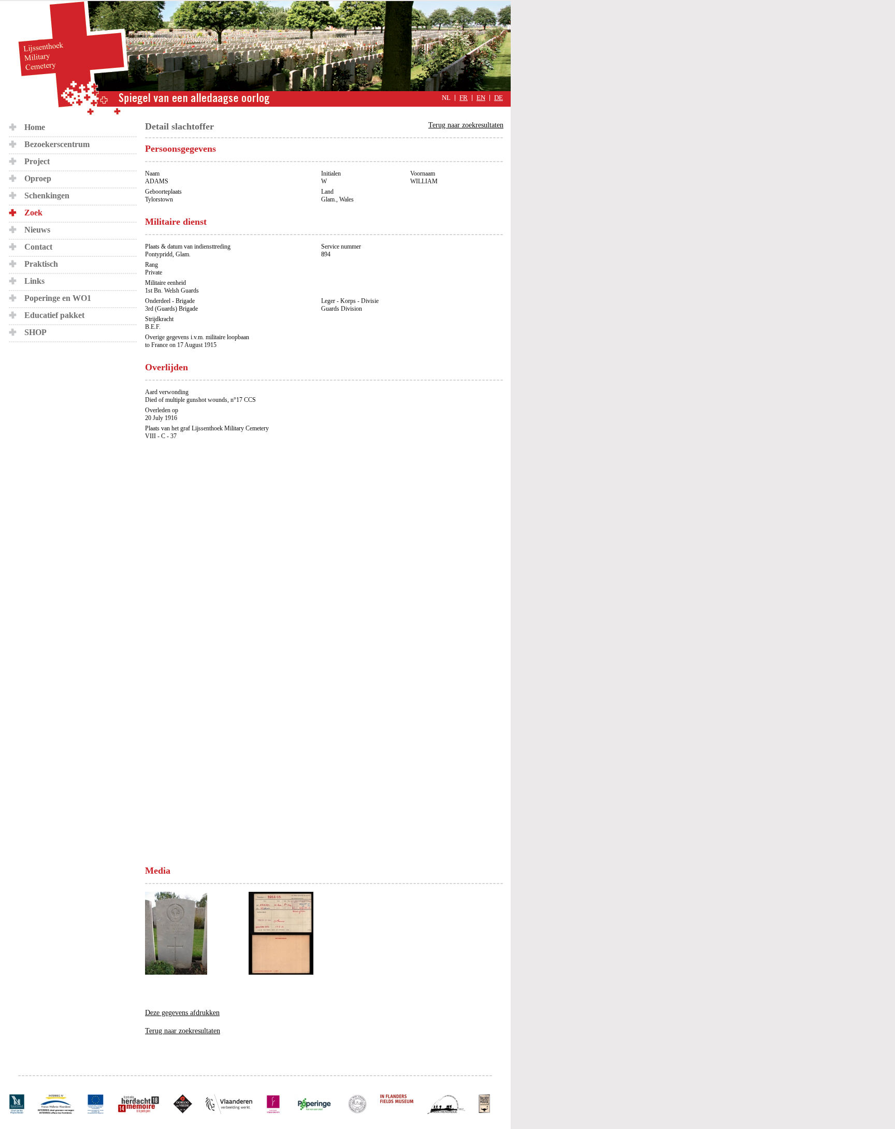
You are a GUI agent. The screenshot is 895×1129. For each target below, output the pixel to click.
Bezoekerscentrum (57, 144)
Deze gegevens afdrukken (182, 1013)
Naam (152, 173)
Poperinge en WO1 (57, 298)
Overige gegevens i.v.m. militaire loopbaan (197, 337)
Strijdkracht (159, 319)
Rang (151, 264)
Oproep (37, 178)
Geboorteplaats (163, 191)
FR (463, 98)
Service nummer (341, 246)
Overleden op (161, 410)
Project (37, 161)
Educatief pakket (54, 315)
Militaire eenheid (165, 282)
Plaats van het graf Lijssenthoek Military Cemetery (207, 428)
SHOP (35, 332)
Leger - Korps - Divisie (350, 301)
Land (327, 191)
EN (481, 98)
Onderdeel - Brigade (170, 301)
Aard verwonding (167, 392)
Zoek (33, 212)
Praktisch (41, 263)
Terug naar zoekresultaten (465, 125)
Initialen (331, 173)
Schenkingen (46, 195)
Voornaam (422, 173)
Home (34, 127)
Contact (38, 246)
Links (34, 281)
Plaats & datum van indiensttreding (187, 246)
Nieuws (37, 229)
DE (498, 98)
